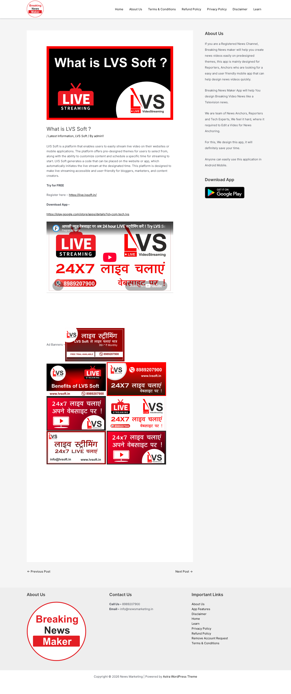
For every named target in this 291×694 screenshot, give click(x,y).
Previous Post (38, 571)
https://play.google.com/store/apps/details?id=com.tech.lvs (88, 214)
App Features (201, 609)
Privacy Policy (217, 9)
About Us (135, 9)
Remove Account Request (210, 638)
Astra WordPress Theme (180, 676)
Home (119, 9)
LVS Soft (81, 136)
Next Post (184, 571)
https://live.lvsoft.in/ (83, 195)
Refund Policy (191, 9)
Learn (257, 9)
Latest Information (61, 136)
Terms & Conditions (162, 9)
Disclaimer (240, 9)
